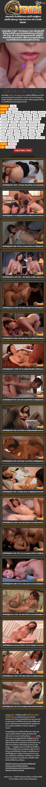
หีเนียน (17, 119)
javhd (11, 138)
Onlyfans (33, 736)
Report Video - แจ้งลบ (23, 150)
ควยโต (31, 131)
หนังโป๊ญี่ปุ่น (13, 109)
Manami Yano (13, 141)
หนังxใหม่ (4, 128)
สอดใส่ (41, 128)
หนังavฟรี (33, 128)
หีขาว (29, 119)
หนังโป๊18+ (23, 122)
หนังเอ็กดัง (22, 125)
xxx (38, 134)
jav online (19, 138)
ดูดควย (24, 131)
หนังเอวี (41, 125)
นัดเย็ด (10, 131)
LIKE (8, 91)
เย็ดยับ (11, 115)
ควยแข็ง (39, 131)
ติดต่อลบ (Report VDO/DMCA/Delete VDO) (16, 767)
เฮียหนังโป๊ (12, 144)
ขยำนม (24, 134)
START (3, 141)
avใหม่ (32, 138)
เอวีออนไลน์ (17, 112)
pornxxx (4, 138)
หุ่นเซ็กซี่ (3, 119)
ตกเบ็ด (17, 131)
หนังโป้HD (13, 125)
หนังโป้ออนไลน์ (34, 122)
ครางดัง (17, 134)
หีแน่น (10, 119)
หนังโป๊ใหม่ (37, 119)
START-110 (40, 138)
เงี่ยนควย (28, 115)
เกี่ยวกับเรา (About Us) (12, 764)
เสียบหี (4, 115)
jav (26, 138)
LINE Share (37, 91)
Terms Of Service (18, 770)
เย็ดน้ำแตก (19, 115)
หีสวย (23, 119)
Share (17, 91)
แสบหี (8, 112)
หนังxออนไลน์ (13, 128)
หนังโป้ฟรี (4, 125)
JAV (11, 747)
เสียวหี (34, 112)
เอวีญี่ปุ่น (26, 112)
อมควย (42, 115)
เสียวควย (42, 112)
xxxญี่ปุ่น (32, 134)
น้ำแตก (3, 131)
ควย (2, 134)
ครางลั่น (9, 134)
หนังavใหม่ (24, 128)
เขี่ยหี (35, 115)
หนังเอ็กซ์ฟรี (32, 125)
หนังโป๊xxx (14, 122)
